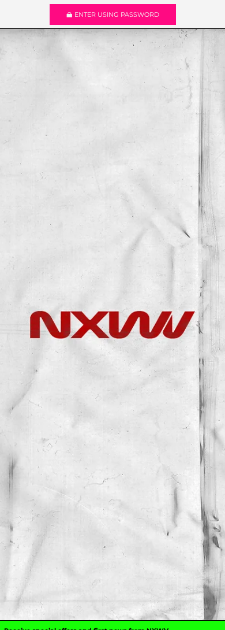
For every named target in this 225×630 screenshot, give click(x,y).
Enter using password (116, 14)
